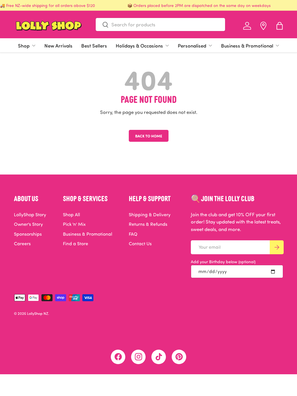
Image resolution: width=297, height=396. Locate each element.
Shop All (71, 214)
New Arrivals (58, 45)
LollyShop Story (30, 214)
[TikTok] (158, 357)
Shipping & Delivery (150, 214)
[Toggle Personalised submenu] (210, 45)
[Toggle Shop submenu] (33, 45)
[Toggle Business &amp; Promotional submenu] (277, 45)
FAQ (133, 234)
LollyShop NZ (37, 313)
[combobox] (160, 24)
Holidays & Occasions (139, 45)
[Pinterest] (179, 357)
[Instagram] (138, 357)
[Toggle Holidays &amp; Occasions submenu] (167, 45)
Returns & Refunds (148, 224)
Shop (24, 45)
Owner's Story (28, 224)
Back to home (148, 135)
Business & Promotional (247, 45)
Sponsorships (28, 234)
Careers (22, 243)
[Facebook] (118, 357)
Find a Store (75, 243)
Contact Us (140, 243)
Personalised (192, 45)
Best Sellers (94, 45)
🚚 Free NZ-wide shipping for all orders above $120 (47, 5)
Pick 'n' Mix (74, 224)
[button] (279, 25)
